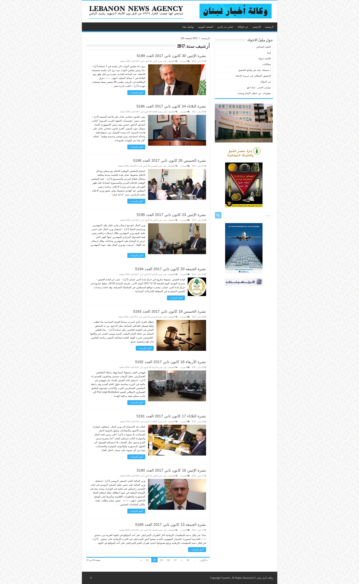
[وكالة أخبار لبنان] (179, 11)
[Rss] (91, 578)
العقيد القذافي (263, 46)
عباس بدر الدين (225, 26)
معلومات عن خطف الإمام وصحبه (254, 93)
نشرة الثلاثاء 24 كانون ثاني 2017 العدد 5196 (171, 106)
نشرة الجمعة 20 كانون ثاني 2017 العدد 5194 (170, 269)
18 (168, 560)
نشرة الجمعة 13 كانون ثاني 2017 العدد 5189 (170, 524)
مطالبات (266, 64)
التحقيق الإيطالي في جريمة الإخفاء (253, 75)
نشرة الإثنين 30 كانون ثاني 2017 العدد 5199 (171, 56)
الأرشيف (256, 26)
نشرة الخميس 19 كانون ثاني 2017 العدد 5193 (169, 311)
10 (187, 560)
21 (147, 560)
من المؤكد (265, 81)
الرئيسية (269, 26)
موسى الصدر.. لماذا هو (259, 87)
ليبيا (269, 52)
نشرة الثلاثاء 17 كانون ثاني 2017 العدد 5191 (171, 416)
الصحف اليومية (205, 26)
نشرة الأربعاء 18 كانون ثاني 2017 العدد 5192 (170, 362)
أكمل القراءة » (136, 92)
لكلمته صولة (264, 58)
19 (161, 560)
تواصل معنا (188, 26)
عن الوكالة (242, 26)
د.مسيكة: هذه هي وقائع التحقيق (254, 70)
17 (175, 560)
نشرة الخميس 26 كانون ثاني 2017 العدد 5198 (169, 160)
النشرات (183, 61)
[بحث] (218, 215)
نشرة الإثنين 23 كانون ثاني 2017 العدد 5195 (171, 215)
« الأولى (204, 560)
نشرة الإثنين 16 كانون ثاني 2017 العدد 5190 (171, 470)
